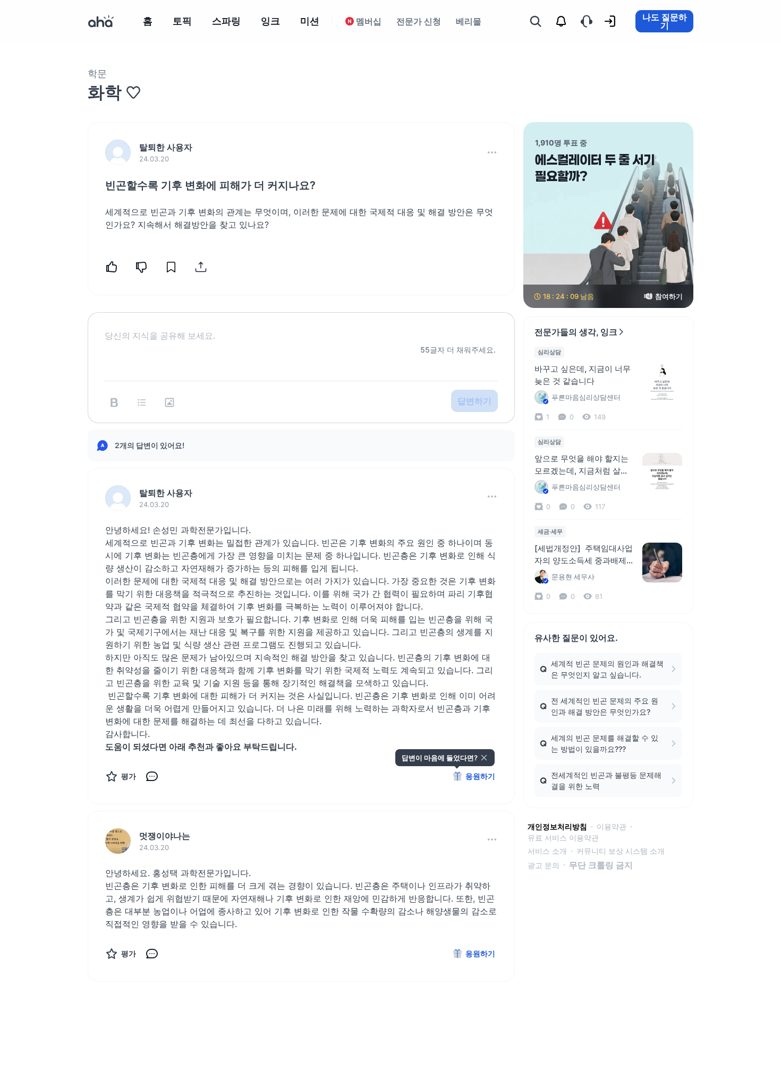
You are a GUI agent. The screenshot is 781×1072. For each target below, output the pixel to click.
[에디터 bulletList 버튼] (141, 402)
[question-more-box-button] (492, 152)
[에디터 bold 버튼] (114, 402)
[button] (492, 152)
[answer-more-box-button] (492, 496)
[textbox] (301, 327)
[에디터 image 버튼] (169, 402)
